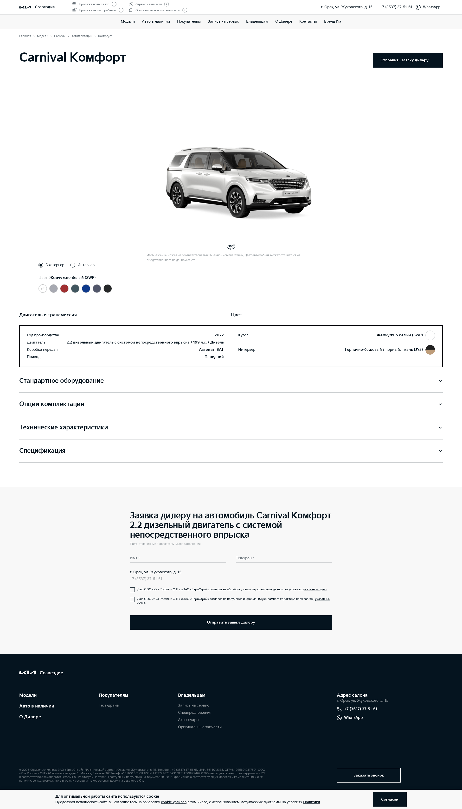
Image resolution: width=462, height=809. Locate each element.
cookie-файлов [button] (173, 802)
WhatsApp (431, 7)
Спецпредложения (194, 712)
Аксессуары (188, 720)
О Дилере (283, 21)
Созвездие (45, 7)
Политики (311, 802)
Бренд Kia (332, 21)
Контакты (308, 21)
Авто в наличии (156, 21)
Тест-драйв (109, 705)
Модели (128, 21)
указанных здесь (315, 589)
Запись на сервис (223, 21)
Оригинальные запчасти (200, 727)
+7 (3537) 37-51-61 (396, 7)
